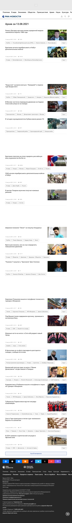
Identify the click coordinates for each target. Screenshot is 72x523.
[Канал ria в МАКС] (6, 461)
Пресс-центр (39, 474)
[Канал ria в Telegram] (38, 461)
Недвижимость (65, 471)
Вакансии (5, 481)
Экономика (21, 471)
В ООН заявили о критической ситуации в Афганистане (20, 436)
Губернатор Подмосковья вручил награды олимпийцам (20, 402)
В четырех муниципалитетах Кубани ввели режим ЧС (24, 119)
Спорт (44, 471)
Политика (5, 471)
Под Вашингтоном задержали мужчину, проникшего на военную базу (24, 317)
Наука (50, 471)
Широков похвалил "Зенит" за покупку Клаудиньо (23, 228)
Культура (56, 471)
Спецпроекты (7, 474)
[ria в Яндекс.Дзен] (12, 461)
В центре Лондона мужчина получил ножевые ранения (22, 191)
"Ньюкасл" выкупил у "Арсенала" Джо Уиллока (22, 262)
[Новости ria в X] (45, 461)
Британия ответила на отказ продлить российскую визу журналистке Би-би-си (23, 157)
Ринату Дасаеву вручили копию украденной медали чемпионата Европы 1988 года (24, 31)
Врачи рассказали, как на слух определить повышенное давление (21, 246)
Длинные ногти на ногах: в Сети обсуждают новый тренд (23, 334)
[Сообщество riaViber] (58, 461)
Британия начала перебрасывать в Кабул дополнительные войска (20, 48)
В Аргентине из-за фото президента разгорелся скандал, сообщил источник (22, 351)
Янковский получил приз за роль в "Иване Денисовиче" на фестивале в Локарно (20, 368)
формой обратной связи (10, 513)
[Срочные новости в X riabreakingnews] (51, 461)
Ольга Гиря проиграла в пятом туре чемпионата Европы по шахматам (22, 419)
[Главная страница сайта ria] (11, 16)
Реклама (15, 474)
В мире (28, 471)
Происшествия (36, 471)
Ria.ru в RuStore (62, 474)
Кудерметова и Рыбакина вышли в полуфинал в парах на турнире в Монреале (25, 385)
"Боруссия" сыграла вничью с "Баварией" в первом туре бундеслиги (24, 86)
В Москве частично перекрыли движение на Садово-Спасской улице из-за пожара (24, 103)
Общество (13, 471)
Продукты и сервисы (26, 474)
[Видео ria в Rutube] (32, 461)
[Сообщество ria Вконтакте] (19, 461)
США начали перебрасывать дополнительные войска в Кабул (24, 174)
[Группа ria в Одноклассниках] (25, 461)
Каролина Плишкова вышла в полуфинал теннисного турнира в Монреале (24, 300)
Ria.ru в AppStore (50, 474)
